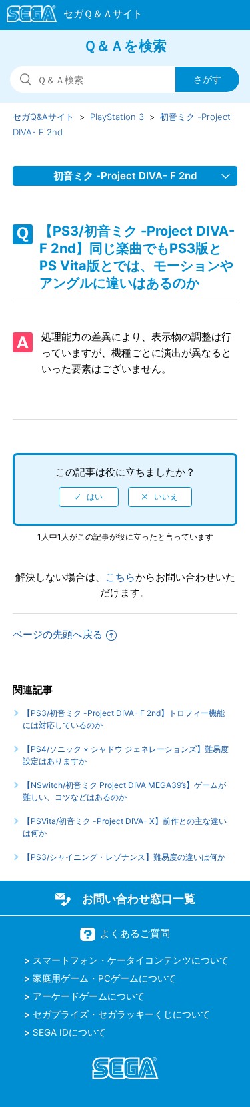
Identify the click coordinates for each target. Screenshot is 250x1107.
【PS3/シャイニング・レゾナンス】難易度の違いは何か (124, 857)
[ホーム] (68, 16)
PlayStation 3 (117, 116)
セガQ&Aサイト (43, 116)
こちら (120, 577)
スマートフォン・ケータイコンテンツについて (131, 960)
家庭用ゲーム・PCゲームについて (104, 978)
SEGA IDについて (69, 1032)
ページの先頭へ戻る (58, 634)
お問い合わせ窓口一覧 (138, 898)
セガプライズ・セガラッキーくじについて (121, 1014)
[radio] (89, 497)
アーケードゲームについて (89, 996)
